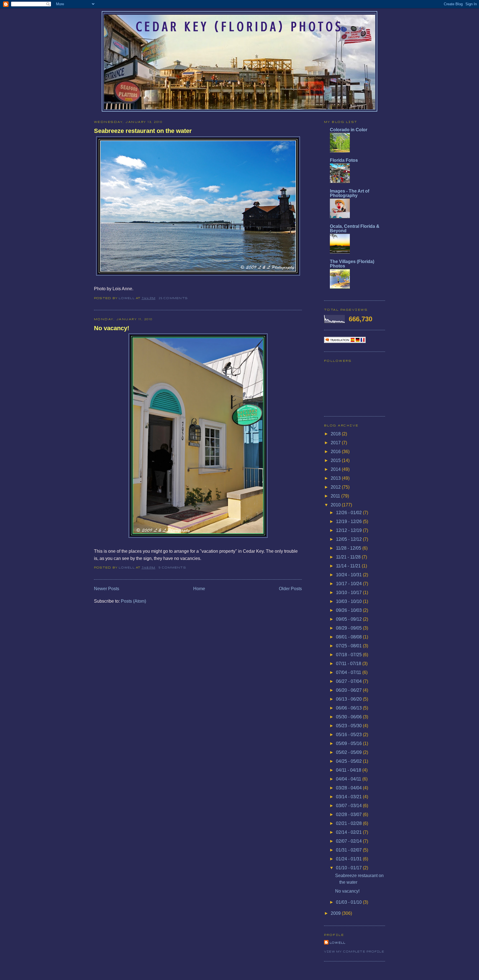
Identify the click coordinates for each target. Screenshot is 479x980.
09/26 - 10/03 (349, 610)
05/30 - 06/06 (349, 716)
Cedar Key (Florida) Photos (239, 26)
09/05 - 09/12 (349, 619)
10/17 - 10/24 (349, 583)
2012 (336, 487)
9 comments (172, 567)
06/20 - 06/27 (349, 690)
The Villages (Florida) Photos (352, 263)
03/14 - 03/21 (349, 796)
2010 (336, 504)
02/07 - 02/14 (349, 841)
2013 (336, 478)
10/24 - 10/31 (349, 574)
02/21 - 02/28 (349, 823)
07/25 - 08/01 (349, 645)
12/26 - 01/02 (349, 512)
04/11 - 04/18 (349, 770)
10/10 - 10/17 (349, 592)
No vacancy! (111, 328)
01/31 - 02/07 (349, 850)
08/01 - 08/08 (349, 637)
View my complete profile (354, 951)
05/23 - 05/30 (349, 725)
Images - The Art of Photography (349, 193)
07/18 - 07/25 (349, 654)
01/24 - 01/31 (349, 859)
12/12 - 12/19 (349, 530)
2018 (336, 433)
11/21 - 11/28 (349, 557)
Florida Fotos (344, 160)
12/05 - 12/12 (349, 539)
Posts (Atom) (133, 601)
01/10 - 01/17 (349, 867)
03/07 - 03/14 (349, 805)
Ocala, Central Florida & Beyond (354, 228)
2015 (336, 460)
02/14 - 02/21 (349, 832)
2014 (336, 469)
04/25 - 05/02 (349, 761)
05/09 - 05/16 (349, 743)
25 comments (173, 298)
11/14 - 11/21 (349, 566)
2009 (336, 913)
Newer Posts (106, 588)
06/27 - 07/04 (349, 681)
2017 (336, 442)
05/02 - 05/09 (349, 752)
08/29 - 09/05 (349, 628)
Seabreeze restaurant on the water (143, 130)
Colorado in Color (348, 129)
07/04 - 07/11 (349, 672)
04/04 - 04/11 (349, 779)
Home (199, 588)
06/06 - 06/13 (349, 708)
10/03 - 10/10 (349, 601)
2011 (336, 496)
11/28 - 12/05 (349, 548)
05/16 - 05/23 (349, 734)
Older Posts (290, 588)
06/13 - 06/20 (349, 699)
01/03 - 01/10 (349, 902)
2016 (336, 451)
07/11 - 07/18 (349, 663)
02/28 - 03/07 (349, 814)
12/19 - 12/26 (349, 521)
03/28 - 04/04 (349, 787)
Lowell (127, 298)
